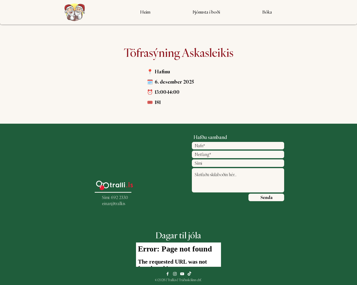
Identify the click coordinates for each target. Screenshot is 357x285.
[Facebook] (167, 273)
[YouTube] (182, 273)
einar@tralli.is (113, 203)
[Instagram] (174, 273)
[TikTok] (189, 273)
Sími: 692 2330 (115, 197)
